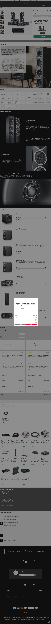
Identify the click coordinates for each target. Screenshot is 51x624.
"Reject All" (22, 305)
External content (17, 322)
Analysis (16, 317)
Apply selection (20, 324)
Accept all (31, 324)
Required (16, 315)
